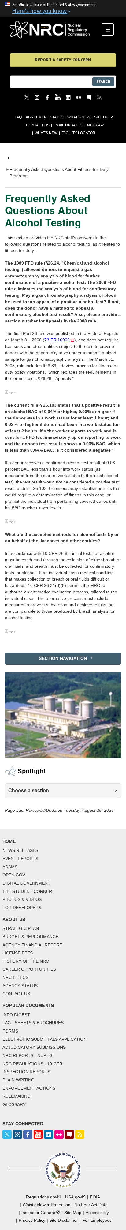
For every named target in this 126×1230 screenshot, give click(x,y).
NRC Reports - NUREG (27, 1055)
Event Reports (20, 858)
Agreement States (44, 117)
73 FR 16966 (57, 339)
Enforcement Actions (28, 1088)
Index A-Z (95, 125)
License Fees (17, 952)
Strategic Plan (20, 928)
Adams (9, 866)
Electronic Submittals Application (44, 1039)
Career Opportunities (29, 969)
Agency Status (20, 985)
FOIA (95, 1196)
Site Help (103, 117)
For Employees (97, 1220)
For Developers (21, 907)
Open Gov (13, 874)
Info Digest (16, 1014)
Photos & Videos (22, 899)
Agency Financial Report (32, 944)
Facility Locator (78, 133)
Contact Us (38, 125)
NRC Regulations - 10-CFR (32, 1063)
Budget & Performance (30, 936)
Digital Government (26, 883)
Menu (110, 29)
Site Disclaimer (63, 1220)
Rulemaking (16, 1096)
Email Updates (67, 125)
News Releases (20, 850)
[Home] (56, 29)
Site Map (72, 1212)
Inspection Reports (26, 1071)
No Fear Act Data (91, 1204)
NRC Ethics (15, 977)
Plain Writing (18, 1080)
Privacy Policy (32, 1220)
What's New (78, 117)
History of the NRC (25, 961)
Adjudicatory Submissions (34, 1047)
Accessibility (97, 1212)
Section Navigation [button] (63, 658)
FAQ (18, 117)
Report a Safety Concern (63, 59)
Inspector (38, 1212)
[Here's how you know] (63, 8)
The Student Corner (27, 891)
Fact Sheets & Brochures (33, 1022)
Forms (10, 1031)
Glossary (14, 1104)
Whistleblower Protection (46, 1204)
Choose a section (28, 790)
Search (103, 81)
